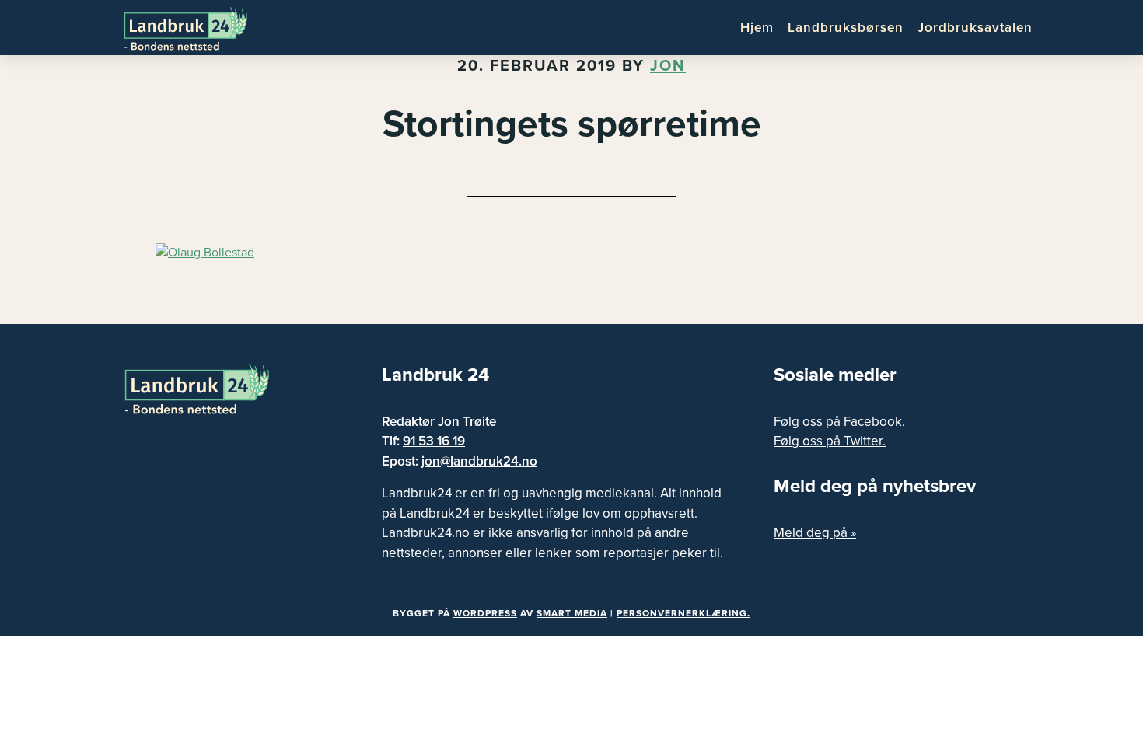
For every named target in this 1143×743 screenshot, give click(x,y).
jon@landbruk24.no (479, 461)
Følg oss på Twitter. (830, 441)
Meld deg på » (815, 533)
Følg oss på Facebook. (839, 421)
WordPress (485, 613)
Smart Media (572, 613)
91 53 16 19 (434, 441)
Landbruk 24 (198, 27)
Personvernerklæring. (683, 613)
